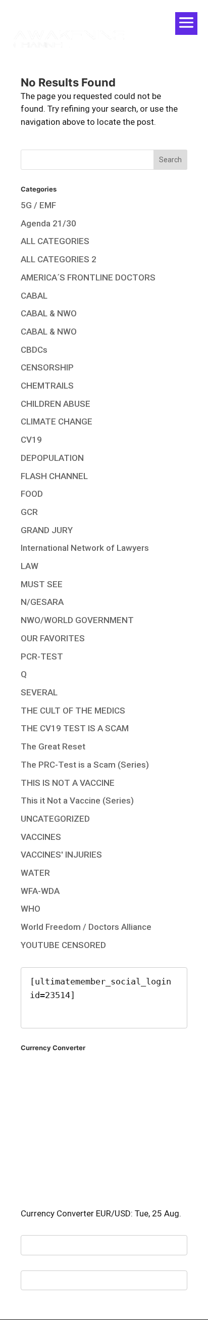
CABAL (34, 296)
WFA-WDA (40, 891)
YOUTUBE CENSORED (63, 945)
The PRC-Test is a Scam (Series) (85, 765)
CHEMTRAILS (47, 386)
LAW (29, 566)
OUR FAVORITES (53, 638)
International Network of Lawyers (85, 548)
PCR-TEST (42, 656)
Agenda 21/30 (48, 223)
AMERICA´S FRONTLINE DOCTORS (88, 277)
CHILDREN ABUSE (55, 404)
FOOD (32, 494)
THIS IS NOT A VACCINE (68, 783)
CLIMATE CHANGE (56, 421)
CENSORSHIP (47, 367)
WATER (35, 873)
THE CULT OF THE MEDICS (73, 710)
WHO (30, 909)
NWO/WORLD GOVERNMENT (77, 620)
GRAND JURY (47, 530)
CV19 (31, 440)
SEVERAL (39, 692)
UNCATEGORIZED (55, 819)
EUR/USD (113, 1213)
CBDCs (34, 350)
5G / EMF (38, 205)
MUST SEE (42, 584)
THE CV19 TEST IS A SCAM (75, 728)
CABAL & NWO (49, 313)
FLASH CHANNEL (54, 476)
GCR (29, 512)
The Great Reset (53, 746)
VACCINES (41, 837)
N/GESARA (42, 602)
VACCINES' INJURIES (61, 855)
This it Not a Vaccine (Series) (77, 800)
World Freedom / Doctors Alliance (86, 927)
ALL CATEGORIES (55, 241)
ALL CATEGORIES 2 (58, 259)
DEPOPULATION (52, 458)
